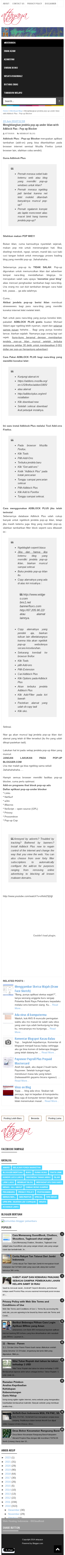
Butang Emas (11, 84)
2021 (8, 1461)
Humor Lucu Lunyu (13, 1177)
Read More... (49, 1052)
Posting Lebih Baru (13, 1118)
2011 (8, 1502)
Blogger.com (38, 1543)
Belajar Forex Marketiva (27, 1167)
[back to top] (58, 1549)
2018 (8, 1473)
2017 (8, 1477)
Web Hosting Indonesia (15, 1521)
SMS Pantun (25, 1197)
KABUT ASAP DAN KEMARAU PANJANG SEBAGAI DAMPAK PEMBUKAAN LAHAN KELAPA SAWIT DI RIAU (36, 1280)
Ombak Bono (11, 67)
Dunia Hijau (41, 1172)
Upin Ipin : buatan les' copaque (19, 1202)
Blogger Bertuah (13, 1172)
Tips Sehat (51, 1197)
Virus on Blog (23, 1087)
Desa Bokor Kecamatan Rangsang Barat (36, 1430)
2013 (8, 1493)
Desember (14, 1510)
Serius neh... (9, 1197)
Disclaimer (50, 3)
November (14, 1514)
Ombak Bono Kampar (37, 1187)
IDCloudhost (37, 1521)
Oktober (13, 1518)
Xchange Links (11, 1207)
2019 (8, 1469)
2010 (8, 1506)
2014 (8, 1489)
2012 (8, 1497)
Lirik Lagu (8, 1182)
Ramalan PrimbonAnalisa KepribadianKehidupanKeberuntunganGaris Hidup (15, 1389)
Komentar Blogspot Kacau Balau (35, 1038)
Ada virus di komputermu (30, 1015)
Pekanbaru (9, 1192)
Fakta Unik (56, 1172)
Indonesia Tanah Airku (38, 1177)
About (6, 3)
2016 (8, 1481)
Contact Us (18, 3)
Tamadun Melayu (13, 92)
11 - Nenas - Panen (14, 1343)
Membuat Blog (27, 133)
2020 (8, 1465)
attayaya (39, 1539)
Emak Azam (9, 51)
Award (6, 1167)
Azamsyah (9, 59)
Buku (28, 1172)
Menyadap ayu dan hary (49, 1182)
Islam (57, 1177)
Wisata (42, 1202)
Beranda (10, 42)
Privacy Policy (34, 3)
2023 (8, 1457)
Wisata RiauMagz (13, 76)
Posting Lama (54, 1118)
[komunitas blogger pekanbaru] (19, 1221)
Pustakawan (43, 1192)
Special (39, 1197)
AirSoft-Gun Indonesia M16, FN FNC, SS (35, 1413)
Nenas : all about (12, 1187)
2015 (8, 1485)
